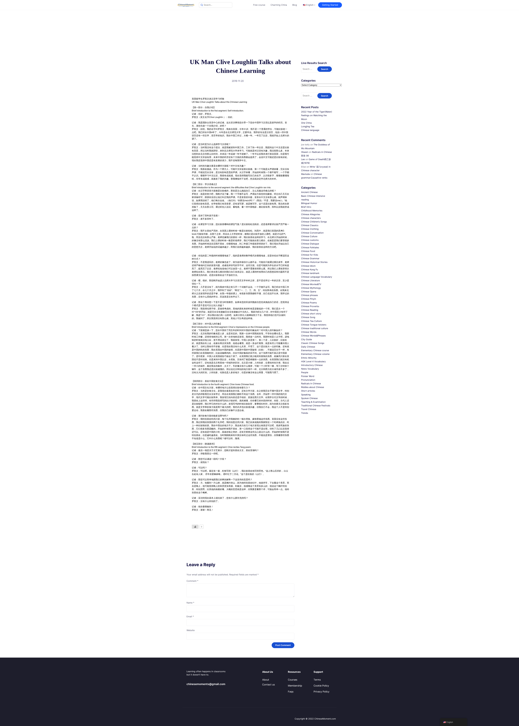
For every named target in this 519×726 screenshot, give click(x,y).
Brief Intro (306, 207)
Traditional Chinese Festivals (315, 405)
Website (191, 630)
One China (306, 122)
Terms (317, 679)
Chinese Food (308, 251)
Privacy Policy (321, 691)
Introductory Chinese (312, 365)
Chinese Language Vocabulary (316, 276)
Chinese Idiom (308, 265)
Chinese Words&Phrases (313, 335)
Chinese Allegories (310, 214)
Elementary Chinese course (315, 350)
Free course (259, 5)
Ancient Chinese (309, 192)
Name (190, 602)
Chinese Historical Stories (314, 262)
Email (190, 616)
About (265, 679)
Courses (292, 679)
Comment (192, 581)
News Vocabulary (310, 368)
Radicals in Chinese (311, 383)
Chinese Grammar (310, 258)
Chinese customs (310, 240)
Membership (295, 685)
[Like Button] (195, 527)
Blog (294, 5)
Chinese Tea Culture (311, 321)
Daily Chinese (308, 346)
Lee (303, 159)
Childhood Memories (311, 210)
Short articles (308, 390)
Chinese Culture (309, 236)
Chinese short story (311, 313)
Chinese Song (308, 317)
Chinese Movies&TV (311, 284)
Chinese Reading (309, 310)
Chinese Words (308, 332)
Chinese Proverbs (310, 306)
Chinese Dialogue (310, 243)
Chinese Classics (309, 225)
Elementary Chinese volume (315, 354)
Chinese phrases (309, 295)
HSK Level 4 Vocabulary (313, 361)
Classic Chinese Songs (312, 343)
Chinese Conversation (312, 232)
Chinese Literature (310, 280)
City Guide (306, 339)
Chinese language (310, 130)
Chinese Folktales (310, 247)
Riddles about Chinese (312, 387)
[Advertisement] (259, 30)
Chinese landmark (310, 273)
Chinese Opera (308, 291)
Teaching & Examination (313, 402)
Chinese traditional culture (314, 328)
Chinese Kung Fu (309, 269)
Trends (304, 413)
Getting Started (330, 5)
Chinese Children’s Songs (314, 221)
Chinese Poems (309, 302)
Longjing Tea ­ (308, 126)
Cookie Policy (321, 685)
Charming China (279, 5)
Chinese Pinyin (308, 298)
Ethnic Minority (309, 357)
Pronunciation (308, 379)
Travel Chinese (308, 409)
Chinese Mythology (311, 288)
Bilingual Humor (309, 203)
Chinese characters (311, 218)
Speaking (306, 394)
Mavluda (305, 174)
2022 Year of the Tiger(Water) (316, 111)
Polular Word (307, 376)
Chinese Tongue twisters (313, 324)
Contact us (268, 684)
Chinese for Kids (309, 254)
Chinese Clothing (310, 229)
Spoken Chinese (309, 398)
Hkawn (304, 152)
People (304, 372)
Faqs (290, 691)
